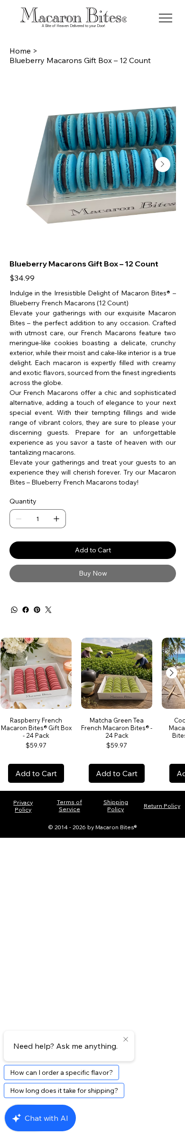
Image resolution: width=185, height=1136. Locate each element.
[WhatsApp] (14, 609)
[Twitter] (48, 609)
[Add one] (56, 518)
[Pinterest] (37, 609)
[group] (92, 710)
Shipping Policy (115, 805)
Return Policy (162, 805)
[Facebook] (25, 609)
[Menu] (166, 18)
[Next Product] (171, 672)
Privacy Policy (23, 806)
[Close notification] (126, 1039)
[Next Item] (162, 164)
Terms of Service (69, 805)
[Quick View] (36, 673)
